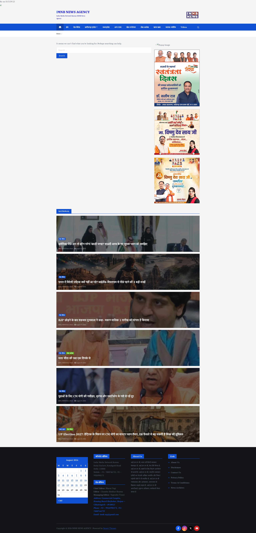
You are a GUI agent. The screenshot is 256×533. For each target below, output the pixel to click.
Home (58, 34)
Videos (184, 27)
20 (72, 485)
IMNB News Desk (67, 248)
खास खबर (157, 27)
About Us (175, 462)
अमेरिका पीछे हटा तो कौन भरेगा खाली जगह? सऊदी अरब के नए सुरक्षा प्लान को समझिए (102, 244)
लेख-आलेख (145, 27)
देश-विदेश (76, 27)
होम (67, 27)
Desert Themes (109, 528)
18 (63, 485)
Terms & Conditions (180, 482)
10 (59, 480)
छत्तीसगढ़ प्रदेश (90, 27)
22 (81, 485)
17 (59, 485)
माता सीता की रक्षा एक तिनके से (74, 358)
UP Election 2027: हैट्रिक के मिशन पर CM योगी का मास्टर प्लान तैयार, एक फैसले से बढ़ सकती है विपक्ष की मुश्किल (120, 434)
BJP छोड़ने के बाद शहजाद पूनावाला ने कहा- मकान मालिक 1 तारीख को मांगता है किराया (103, 320)
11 (63, 480)
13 (72, 480)
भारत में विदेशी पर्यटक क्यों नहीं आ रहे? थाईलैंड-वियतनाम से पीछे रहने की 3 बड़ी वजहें (101, 282)
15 (81, 480)
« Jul (60, 500)
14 (77, 480)
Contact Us (176, 472)
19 (67, 485)
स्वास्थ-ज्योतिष (171, 27)
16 (85, 480)
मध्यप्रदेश (106, 27)
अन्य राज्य (117, 27)
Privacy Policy (177, 477)
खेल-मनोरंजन (131, 27)
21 (77, 485)
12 (67, 480)
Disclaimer (176, 467)
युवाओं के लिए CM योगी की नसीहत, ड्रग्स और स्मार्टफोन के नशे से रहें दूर (96, 396)
